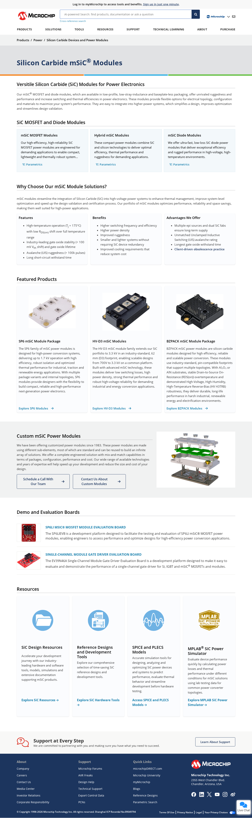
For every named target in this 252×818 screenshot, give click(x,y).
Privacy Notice (185, 812)
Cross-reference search (73, 21)
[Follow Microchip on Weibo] (232, 795)
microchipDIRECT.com (147, 768)
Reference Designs (145, 795)
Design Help (86, 782)
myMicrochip (141, 782)
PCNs (81, 802)
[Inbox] (233, 16)
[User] (218, 17)
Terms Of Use (166, 812)
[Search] (196, 14)
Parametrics (34, 164)
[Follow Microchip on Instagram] (224, 796)
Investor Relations (28, 795)
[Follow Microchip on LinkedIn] (201, 796)
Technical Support (90, 789)
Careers (22, 775)
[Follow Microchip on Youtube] (217, 795)
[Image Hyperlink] (36, 20)
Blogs (136, 789)
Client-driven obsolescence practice (199, 249)
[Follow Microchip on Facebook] (193, 796)
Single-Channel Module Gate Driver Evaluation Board (93, 554)
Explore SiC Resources (38, 700)
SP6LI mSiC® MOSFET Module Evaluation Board (85, 527)
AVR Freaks (85, 775)
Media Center (26, 789)
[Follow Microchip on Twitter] (209, 796)
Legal (199, 812)
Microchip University (146, 775)
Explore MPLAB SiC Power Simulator (207, 702)
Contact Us (24, 782)
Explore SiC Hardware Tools (98, 700)
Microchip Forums (90, 768)
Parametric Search (145, 802)
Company (23, 768)
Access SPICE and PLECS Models (150, 702)
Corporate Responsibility (33, 802)
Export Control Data (91, 795)
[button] (43, 481)
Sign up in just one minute (161, 4)
